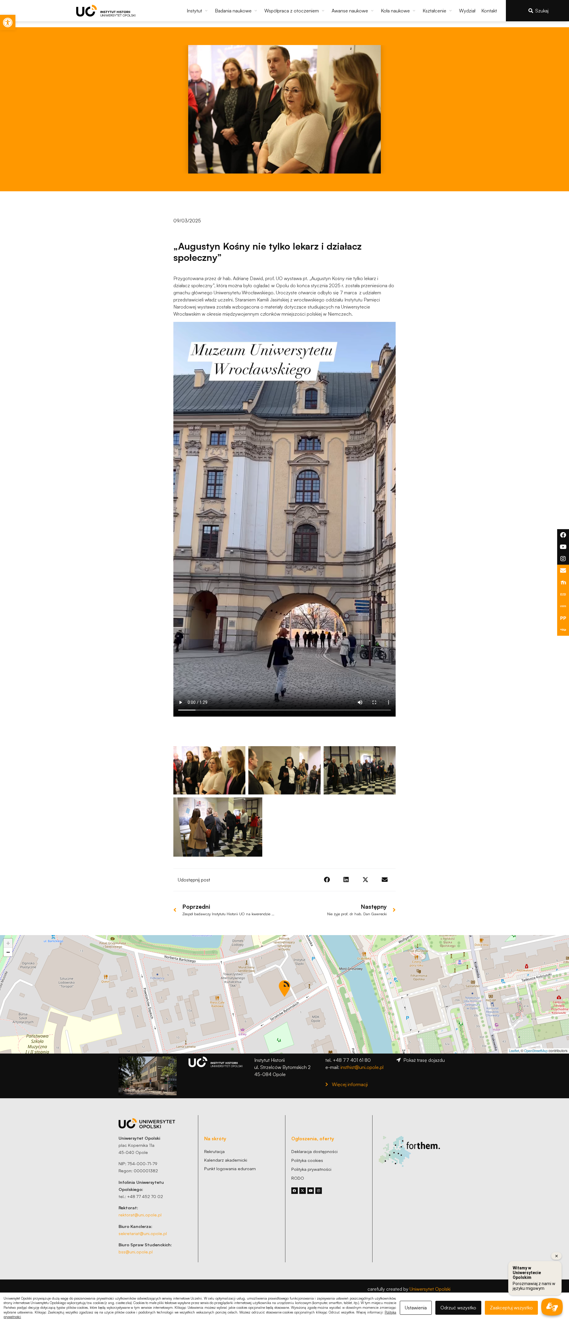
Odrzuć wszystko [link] (458, 1308)
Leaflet (514, 1051)
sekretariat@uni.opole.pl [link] (143, 1233)
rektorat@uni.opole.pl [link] (140, 1214)
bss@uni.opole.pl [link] (136, 1251)
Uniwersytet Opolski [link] (430, 1289)
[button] (198, 11)
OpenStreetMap (536, 1051)
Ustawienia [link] (416, 1308)
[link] (7, 22)
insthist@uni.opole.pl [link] (362, 1067)
